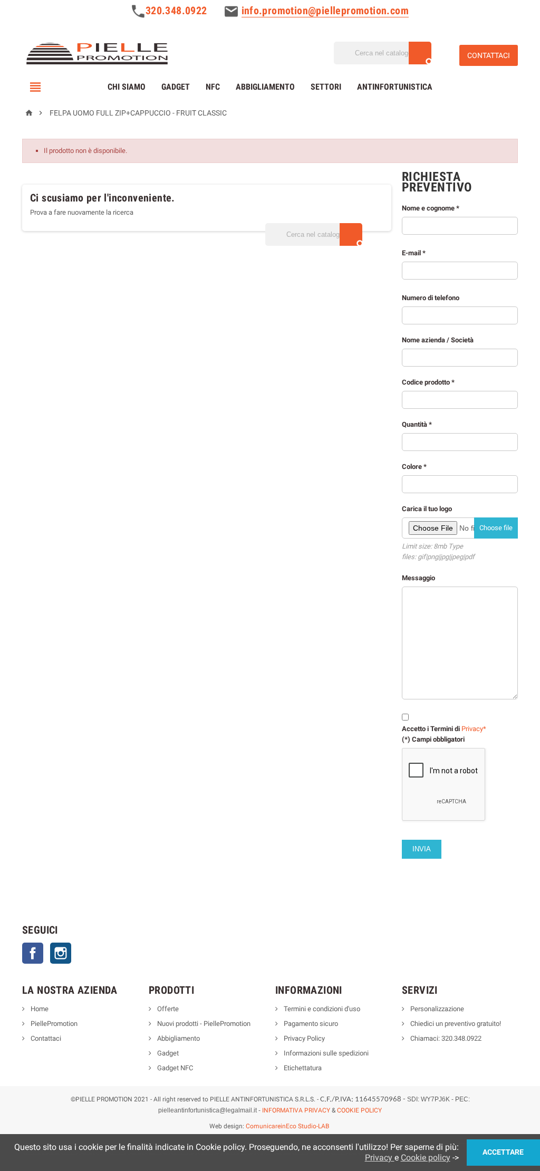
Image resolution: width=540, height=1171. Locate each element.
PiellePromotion (53, 1024)
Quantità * (457, 581)
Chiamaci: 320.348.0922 (445, 1038)
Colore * (457, 603)
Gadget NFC (174, 1068)
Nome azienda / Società (438, 340)
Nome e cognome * (430, 208)
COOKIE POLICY (359, 1110)
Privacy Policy (303, 1038)
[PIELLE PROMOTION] (96, 52)
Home (39, 1009)
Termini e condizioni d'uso (321, 1009)
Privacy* (473, 729)
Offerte (167, 1009)
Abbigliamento (265, 87)
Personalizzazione (436, 1009)
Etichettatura (302, 1068)
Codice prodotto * (428, 382)
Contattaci (45, 1038)
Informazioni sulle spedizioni (325, 1053)
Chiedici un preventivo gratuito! (455, 1024)
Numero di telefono (457, 518)
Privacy (379, 1158)
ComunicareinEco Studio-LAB (287, 1126)
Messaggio (418, 578)
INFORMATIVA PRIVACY (296, 1110)
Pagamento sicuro (310, 1024)
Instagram (60, 953)
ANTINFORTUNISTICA (394, 87)
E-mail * (414, 253)
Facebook (32, 953)
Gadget (175, 87)
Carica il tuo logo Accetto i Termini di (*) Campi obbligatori (457, 624)
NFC (213, 87)
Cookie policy (425, 1158)
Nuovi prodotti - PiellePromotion (203, 1024)
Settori (326, 87)
